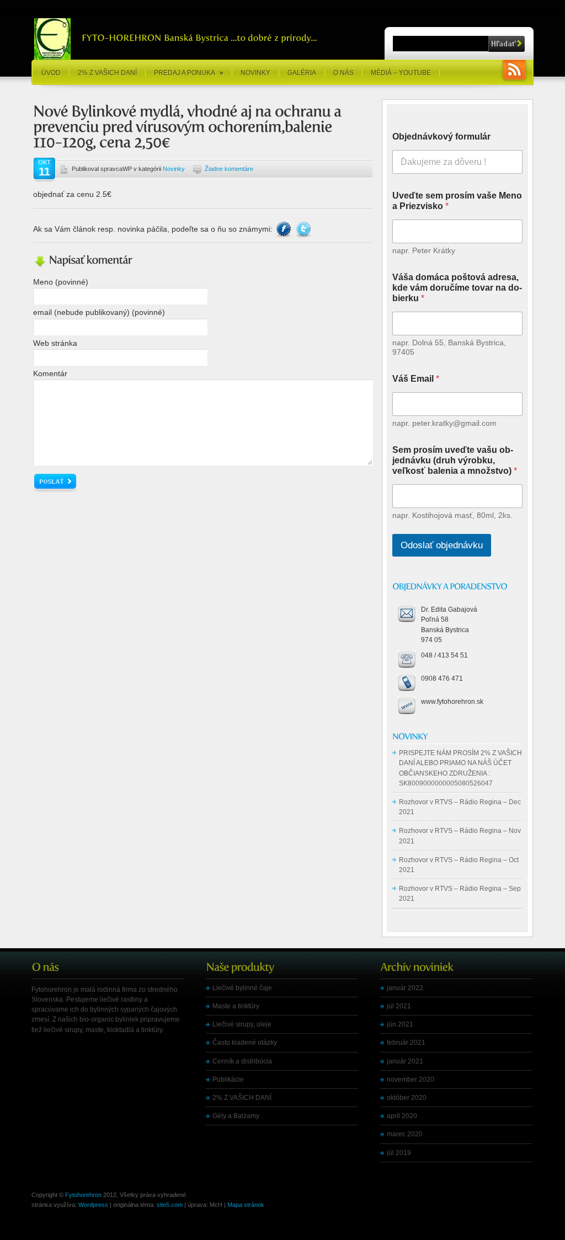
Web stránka (55, 343)
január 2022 (405, 988)
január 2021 (405, 1061)
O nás (343, 73)
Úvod (51, 73)
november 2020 (410, 1079)
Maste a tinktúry (235, 1006)
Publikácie (228, 1079)
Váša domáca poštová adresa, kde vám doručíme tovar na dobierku (457, 287)
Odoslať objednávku (442, 545)
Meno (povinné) (60, 281)
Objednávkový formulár (441, 136)
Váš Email (415, 378)
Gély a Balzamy (235, 1116)
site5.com (170, 1204)
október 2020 (407, 1098)
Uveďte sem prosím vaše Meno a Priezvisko (457, 201)
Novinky (255, 73)
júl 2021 (399, 1006)
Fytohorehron (83, 1194)
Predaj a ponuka (188, 73)
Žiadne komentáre (229, 168)
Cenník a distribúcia (242, 1061)
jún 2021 (400, 1024)
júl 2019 (399, 1153)
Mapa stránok (245, 1204)
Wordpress (93, 1204)
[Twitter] (303, 229)
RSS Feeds (514, 71)
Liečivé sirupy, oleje (241, 1024)
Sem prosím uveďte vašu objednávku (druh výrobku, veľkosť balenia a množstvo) (454, 460)
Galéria (301, 73)
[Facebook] (285, 229)
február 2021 (406, 1042)
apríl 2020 (402, 1116)
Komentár (50, 373)
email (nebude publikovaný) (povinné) (99, 312)
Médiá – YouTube (401, 73)
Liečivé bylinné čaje (242, 988)
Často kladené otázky (244, 1042)
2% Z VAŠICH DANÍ (107, 73)
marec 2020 (405, 1134)
